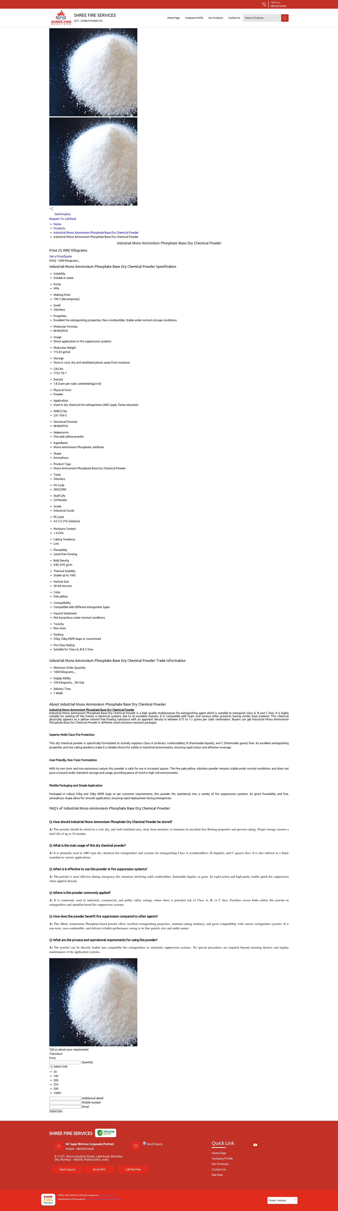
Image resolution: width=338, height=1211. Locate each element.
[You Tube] (255, 1147)
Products (59, 228)
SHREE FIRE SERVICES (95, 17)
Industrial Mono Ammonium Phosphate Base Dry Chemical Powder (96, 232)
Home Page (173, 17)
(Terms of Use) (106, 1195)
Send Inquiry (62, 214)
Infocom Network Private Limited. (103, 1199)
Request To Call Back (62, 218)
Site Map (217, 1174)
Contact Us (234, 17)
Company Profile (194, 17)
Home (57, 224)
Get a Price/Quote (60, 256)
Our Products (215, 17)
